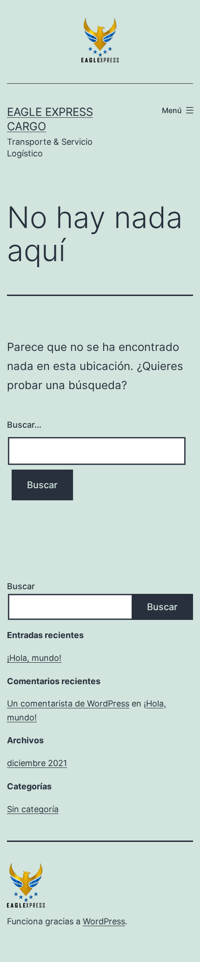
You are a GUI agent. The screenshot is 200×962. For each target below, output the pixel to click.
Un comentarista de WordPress (68, 703)
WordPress (104, 921)
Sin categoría (33, 809)
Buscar (21, 586)
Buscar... (24, 425)
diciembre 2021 (37, 763)
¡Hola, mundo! (34, 658)
